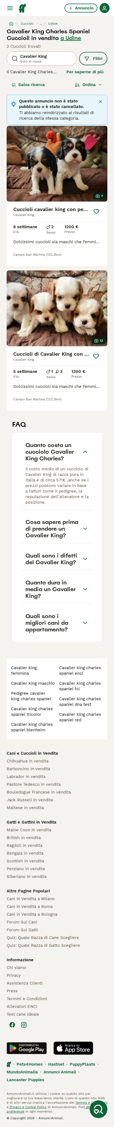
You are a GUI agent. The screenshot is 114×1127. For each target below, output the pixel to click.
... (41, 24)
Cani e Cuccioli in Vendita (32, 753)
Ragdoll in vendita (24, 845)
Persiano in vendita (26, 868)
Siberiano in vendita (26, 876)
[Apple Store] (73, 1048)
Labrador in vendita (26, 776)
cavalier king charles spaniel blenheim (32, 727)
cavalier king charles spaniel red (80, 717)
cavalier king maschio (33, 683)
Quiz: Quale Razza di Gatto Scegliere (43, 945)
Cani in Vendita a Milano (31, 898)
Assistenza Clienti (25, 983)
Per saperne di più (84, 71)
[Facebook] (12, 1024)
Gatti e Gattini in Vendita (31, 822)
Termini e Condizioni (27, 998)
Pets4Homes (30, 1064)
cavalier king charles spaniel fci (80, 686)
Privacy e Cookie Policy (27, 1107)
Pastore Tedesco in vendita (34, 784)
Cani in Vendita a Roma (30, 906)
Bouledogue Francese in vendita (39, 792)
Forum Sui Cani (22, 922)
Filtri (97, 58)
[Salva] (96, 211)
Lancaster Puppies (25, 1079)
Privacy (14, 975)
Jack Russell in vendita (30, 799)
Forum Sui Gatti (22, 929)
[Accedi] (105, 8)
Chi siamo (16, 967)
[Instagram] (23, 1024)
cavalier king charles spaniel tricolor (32, 711)
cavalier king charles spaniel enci (80, 670)
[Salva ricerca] (98, 1109)
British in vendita (24, 837)
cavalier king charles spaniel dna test (80, 701)
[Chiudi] (100, 101)
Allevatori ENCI (22, 1006)
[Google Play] (27, 1048)
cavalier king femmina (24, 670)
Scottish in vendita (25, 861)
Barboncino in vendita (28, 768)
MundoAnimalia (22, 1072)
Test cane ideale (23, 1014)
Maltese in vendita (25, 807)
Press (12, 990)
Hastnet (56, 1064)
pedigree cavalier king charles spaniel (31, 696)
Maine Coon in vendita (29, 829)
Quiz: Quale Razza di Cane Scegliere (43, 937)
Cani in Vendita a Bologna (32, 914)
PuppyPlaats (82, 1064)
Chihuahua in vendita (27, 761)
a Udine (70, 38)
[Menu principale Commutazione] (9, 8)
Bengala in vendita (25, 853)
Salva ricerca (31, 84)
